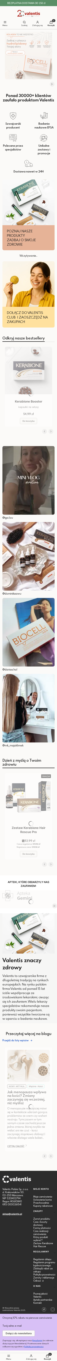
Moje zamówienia (42, 1196)
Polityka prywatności (44, 1274)
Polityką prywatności (33, 1346)
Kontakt (37, 1302)
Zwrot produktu (41, 1218)
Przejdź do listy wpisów (15, 1040)
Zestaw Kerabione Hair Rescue (43, 1245)
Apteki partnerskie (42, 1299)
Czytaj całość (15, 1146)
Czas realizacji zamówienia (40, 1232)
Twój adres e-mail (12, 1325)
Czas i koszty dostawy (40, 1223)
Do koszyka (28, 421)
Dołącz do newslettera (19, 1333)
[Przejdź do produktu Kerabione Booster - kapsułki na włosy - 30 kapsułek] (28, 372)
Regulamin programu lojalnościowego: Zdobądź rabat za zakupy (44, 1267)
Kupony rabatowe (43, 1205)
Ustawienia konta (42, 1199)
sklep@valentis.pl (12, 1214)
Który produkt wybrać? (40, 1239)
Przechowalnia (41, 1202)
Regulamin (37, 1340)
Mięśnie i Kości (36, 1086)
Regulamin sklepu (42, 1259)
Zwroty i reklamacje (43, 1277)
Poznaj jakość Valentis (40, 1295)
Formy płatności (42, 1227)
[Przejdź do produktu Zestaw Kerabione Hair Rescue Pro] (28, 799)
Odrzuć (37, 1280)
